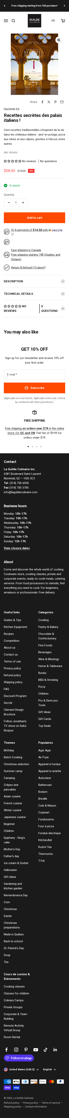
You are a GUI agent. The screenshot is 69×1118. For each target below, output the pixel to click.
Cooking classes (14, 986)
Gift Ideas (44, 712)
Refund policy (12, 675)
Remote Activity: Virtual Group (14, 1028)
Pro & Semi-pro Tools (48, 703)
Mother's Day (12, 849)
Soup (7, 955)
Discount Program (15, 696)
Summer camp (13, 771)
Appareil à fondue (49, 764)
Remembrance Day (16, 895)
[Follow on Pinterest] (26, 1049)
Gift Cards (44, 719)
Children (43, 693)
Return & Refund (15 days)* (28, 267)
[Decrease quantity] (9, 202)
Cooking (43, 620)
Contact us (11, 654)
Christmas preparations (12, 925)
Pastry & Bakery (48, 627)
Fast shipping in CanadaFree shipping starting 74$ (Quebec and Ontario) (35, 254)
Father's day (11, 856)
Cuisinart (43, 812)
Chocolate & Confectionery (47, 636)
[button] (13, 161)
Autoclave (44, 778)
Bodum (42, 792)
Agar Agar (44, 750)
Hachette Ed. (12, 109)
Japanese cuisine (15, 817)
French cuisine (13, 803)
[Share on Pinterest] (55, 102)
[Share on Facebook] (42, 102)
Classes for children (16, 993)
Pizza (41, 686)
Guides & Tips (12, 620)
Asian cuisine (12, 796)
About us (9, 647)
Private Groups (13, 1007)
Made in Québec (14, 934)
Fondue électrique (49, 833)
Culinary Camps (14, 1000)
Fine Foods (45, 645)
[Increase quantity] (23, 202)
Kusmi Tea (45, 847)
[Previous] (4, 6)
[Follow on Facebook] (6, 1049)
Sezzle (8, 703)
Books (42, 673)
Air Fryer (43, 757)
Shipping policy (13, 682)
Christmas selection (16, 764)
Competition (11, 640)
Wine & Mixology (48, 659)
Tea (6, 962)
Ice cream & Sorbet (16, 863)
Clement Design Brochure (14, 712)
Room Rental (12, 1037)
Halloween (10, 870)
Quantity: (9, 194)
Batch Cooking (13, 757)
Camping (9, 778)
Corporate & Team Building (15, 1016)
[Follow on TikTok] (45, 1049)
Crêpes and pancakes (11, 787)
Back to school (13, 941)
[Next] (64, 6)
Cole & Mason (47, 805)
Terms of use (12, 661)
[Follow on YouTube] (35, 1049)
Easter (8, 916)
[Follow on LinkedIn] (55, 1049)
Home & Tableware (50, 666)
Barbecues (45, 785)
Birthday (9, 750)
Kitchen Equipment (15, 627)
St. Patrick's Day (14, 948)
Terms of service (51, 1102)
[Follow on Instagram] (16, 1049)
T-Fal (41, 861)
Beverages (45, 652)
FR (53, 20)
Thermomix (45, 854)
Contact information (36, 1106)
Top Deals (44, 726)
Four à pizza (46, 826)
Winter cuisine (12, 810)
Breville (42, 798)
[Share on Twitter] (49, 102)
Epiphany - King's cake (14, 840)
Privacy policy (12, 668)
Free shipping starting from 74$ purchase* (34, 5)
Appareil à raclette (49, 771)
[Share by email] (62, 102)
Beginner (9, 824)
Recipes (9, 634)
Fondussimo (46, 819)
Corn (7, 902)
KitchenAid (45, 840)
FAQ (6, 689)
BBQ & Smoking (48, 680)
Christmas (10, 909)
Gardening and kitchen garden (13, 886)
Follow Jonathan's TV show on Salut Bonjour (15, 726)
